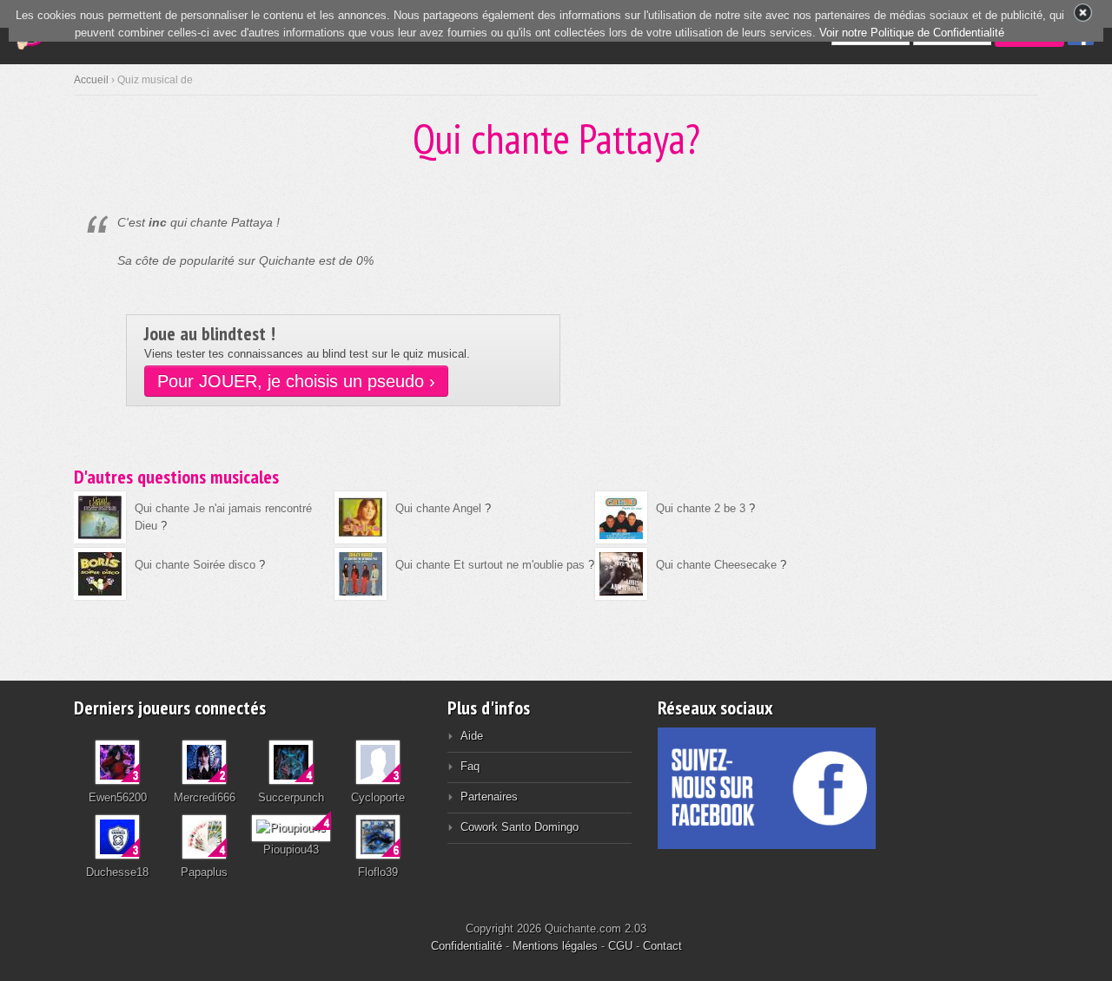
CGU (620, 945)
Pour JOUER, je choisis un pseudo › (296, 381)
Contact (662, 945)
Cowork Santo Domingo (519, 826)
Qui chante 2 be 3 (700, 508)
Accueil (91, 80)
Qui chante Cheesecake (716, 564)
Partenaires (489, 796)
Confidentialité (466, 945)
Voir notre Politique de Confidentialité (911, 32)
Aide (471, 735)
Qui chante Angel (438, 508)
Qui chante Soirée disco (195, 564)
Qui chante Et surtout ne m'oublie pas (490, 564)
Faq (470, 766)
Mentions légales (555, 945)
